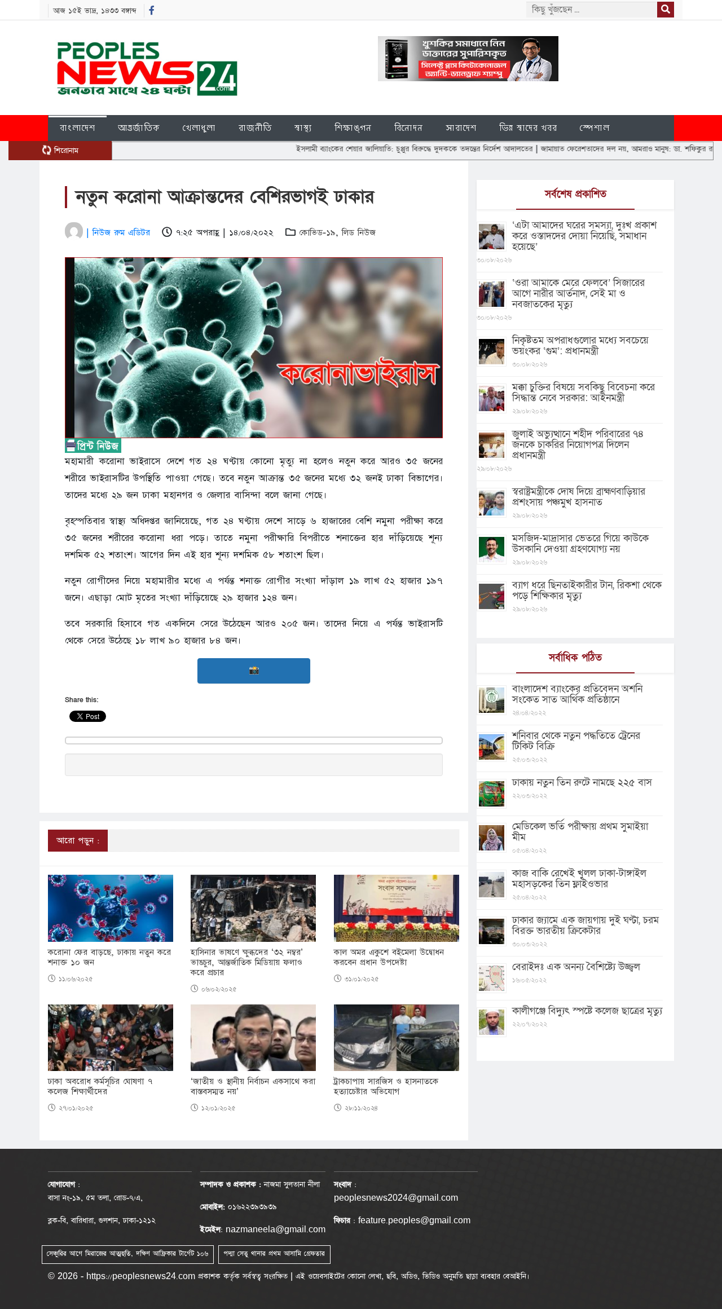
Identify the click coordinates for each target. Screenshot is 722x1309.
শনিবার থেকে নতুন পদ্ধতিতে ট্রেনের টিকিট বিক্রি (576, 741)
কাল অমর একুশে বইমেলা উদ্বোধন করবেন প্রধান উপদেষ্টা (389, 957)
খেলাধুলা (199, 128)
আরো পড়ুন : (77, 841)
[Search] (665, 9)
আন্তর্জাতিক (139, 128)
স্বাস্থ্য (303, 128)
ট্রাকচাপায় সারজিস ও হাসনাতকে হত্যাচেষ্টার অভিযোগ (386, 1087)
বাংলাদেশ (77, 128)
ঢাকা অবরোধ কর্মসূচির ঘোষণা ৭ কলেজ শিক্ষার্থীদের (100, 1087)
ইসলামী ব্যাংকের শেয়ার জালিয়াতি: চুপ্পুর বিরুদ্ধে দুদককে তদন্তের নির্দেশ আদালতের (380, 149)
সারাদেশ (461, 128)
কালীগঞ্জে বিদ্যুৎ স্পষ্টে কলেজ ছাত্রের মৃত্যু (587, 1010)
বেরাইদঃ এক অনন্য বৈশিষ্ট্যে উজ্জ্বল (576, 966)
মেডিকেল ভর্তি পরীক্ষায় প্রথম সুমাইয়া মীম (580, 832)
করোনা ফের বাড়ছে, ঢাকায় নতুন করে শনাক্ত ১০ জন (109, 957)
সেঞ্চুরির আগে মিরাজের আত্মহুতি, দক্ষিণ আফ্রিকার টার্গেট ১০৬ (127, 1253)
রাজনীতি (255, 128)
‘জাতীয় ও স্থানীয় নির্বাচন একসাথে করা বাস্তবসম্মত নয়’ (253, 1087)
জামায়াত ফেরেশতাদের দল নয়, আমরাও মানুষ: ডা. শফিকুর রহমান (599, 149)
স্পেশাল (595, 128)
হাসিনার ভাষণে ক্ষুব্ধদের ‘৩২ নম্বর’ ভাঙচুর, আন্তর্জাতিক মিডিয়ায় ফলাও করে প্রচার (247, 962)
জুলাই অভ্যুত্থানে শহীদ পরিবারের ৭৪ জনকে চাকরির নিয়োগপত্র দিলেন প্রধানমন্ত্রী (578, 444)
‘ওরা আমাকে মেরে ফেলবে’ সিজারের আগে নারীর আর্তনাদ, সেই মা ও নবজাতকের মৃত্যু (578, 293)
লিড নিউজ (359, 233)
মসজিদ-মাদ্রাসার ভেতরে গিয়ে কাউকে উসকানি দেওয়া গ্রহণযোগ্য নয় (580, 544)
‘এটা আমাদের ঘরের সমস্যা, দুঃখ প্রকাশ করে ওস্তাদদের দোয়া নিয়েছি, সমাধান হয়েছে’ (584, 236)
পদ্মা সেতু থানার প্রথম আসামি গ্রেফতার (274, 1253)
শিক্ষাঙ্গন (353, 128)
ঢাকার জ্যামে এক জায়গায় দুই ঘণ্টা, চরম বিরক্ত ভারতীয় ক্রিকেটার (585, 925)
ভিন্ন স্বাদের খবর (528, 128)
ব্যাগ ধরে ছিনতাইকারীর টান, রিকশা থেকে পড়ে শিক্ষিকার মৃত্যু (587, 590)
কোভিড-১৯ (317, 233)
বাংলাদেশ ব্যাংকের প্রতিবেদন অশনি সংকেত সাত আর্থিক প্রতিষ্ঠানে (577, 694)
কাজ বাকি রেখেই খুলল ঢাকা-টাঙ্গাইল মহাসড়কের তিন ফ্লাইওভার (579, 879)
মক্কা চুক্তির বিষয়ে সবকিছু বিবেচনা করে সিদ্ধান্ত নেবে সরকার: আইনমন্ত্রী (583, 392)
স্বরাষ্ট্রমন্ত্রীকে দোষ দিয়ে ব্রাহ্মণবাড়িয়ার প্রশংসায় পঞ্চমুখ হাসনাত (578, 497)
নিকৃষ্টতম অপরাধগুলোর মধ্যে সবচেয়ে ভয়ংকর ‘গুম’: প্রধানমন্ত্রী (580, 346)
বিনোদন (408, 128)
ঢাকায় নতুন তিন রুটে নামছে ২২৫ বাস (582, 782)
